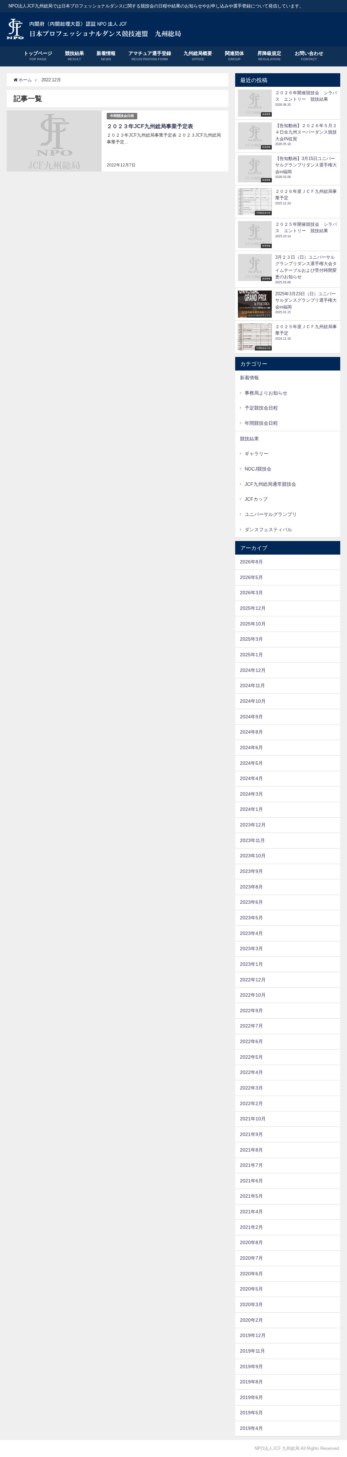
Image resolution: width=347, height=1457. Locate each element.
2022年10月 (253, 995)
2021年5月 (251, 1196)
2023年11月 (252, 840)
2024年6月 (251, 747)
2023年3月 (251, 948)
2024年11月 (252, 685)
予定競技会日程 (261, 407)
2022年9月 (251, 1010)
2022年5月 (251, 1057)
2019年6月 (251, 1397)
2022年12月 (253, 979)
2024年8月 (251, 732)
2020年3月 (251, 1304)
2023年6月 (251, 902)
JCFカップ (256, 499)
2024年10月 (253, 701)
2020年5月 (251, 1288)
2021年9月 (251, 1134)
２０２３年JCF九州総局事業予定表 (150, 126)
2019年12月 (253, 1335)
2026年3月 (251, 592)
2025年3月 (251, 639)
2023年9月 (251, 871)
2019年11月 (252, 1351)
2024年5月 (251, 763)
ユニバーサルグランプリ (271, 514)
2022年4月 (251, 1072)
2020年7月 (251, 1258)
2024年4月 (251, 778)
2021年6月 (251, 1180)
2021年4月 (251, 1211)
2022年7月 (251, 1025)
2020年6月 (251, 1273)
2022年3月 (251, 1087)
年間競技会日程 (122, 115)
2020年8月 (251, 1242)
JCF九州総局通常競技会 (270, 484)
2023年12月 (253, 824)
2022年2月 (251, 1103)
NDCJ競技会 (258, 468)
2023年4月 (251, 933)
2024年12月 (253, 670)
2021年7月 (251, 1165)
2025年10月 (253, 623)
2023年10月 (253, 855)
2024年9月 (251, 716)
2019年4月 (251, 1428)
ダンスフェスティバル (268, 529)
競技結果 (249, 438)
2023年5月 (251, 917)
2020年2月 (251, 1320)
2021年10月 (253, 1118)
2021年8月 (251, 1149)
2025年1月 (251, 654)
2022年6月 (251, 1041)
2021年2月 (251, 1227)
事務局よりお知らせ (266, 393)
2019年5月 (251, 1412)
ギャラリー (256, 453)
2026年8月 (251, 561)
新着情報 (249, 377)
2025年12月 (253, 608)
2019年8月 (251, 1381)
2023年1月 (251, 964)
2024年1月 (251, 809)
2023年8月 (251, 886)
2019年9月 (251, 1366)
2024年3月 (251, 794)
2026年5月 (251, 577)
